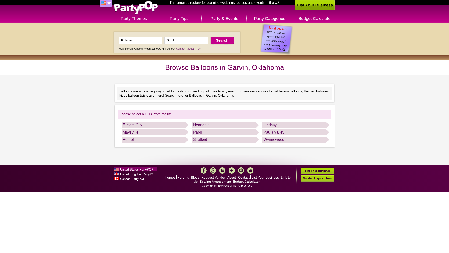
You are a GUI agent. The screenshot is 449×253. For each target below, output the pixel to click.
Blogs (195, 177)
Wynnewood (274, 139)
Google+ (213, 170)
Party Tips (179, 18)
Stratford (200, 139)
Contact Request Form (189, 48)
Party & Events (224, 18)
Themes (169, 177)
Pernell (129, 139)
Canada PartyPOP (132, 179)
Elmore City (132, 125)
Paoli (197, 132)
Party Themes (134, 18)
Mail (241, 170)
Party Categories (269, 18)
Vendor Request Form (317, 178)
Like (250, 170)
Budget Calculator (315, 18)
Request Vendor (213, 177)
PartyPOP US (136, 8)
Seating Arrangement (215, 181)
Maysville (130, 132)
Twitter (222, 170)
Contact (244, 177)
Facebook (204, 170)
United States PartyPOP (136, 169)
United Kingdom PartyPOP (138, 174)
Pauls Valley (274, 132)
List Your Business (265, 177)
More (232, 170)
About (231, 177)
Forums (183, 177)
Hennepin (201, 125)
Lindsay (270, 125)
